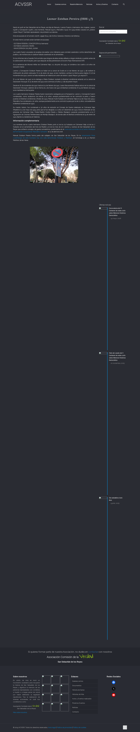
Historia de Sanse (78, 690)
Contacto (75, 712)
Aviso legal (52, 727)
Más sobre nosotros (20, 712)
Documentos (76, 685)
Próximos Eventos (78, 703)
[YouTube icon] (120, 727)
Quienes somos (77, 681)
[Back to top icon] (125, 727)
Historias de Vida (78, 694)
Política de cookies (79, 727)
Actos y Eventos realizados (81, 699)
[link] (54, 165)
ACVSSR (23, 4)
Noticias (75, 707)
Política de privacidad (64, 727)
